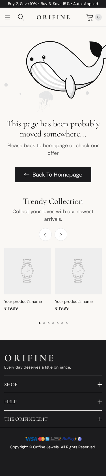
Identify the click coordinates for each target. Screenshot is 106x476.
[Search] (21, 17)
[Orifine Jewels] (53, 17)
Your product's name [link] (23, 301)
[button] (61, 234)
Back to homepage (57, 174)
